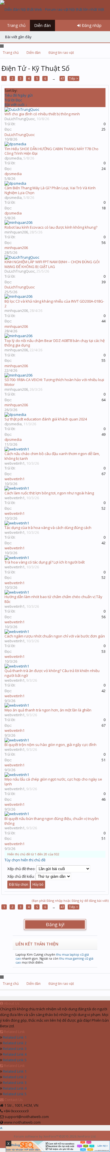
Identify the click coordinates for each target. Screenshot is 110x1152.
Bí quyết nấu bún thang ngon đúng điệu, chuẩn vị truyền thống (52, 821)
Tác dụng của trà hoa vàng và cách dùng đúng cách (48, 527)
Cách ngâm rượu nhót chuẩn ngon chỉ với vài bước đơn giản (55, 636)
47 (62, 78)
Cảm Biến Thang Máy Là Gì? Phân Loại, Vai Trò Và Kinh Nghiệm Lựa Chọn (50, 190)
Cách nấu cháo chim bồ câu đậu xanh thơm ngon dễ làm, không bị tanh (52, 456)
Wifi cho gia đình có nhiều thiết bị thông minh (42, 113)
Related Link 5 (15, 1059)
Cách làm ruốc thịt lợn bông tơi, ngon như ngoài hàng (49, 493)
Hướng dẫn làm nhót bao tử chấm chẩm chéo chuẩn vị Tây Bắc (53, 599)
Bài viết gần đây (18, 36)
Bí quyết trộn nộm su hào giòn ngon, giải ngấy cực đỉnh (50, 744)
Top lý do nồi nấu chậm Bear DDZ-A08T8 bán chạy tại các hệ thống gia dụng (55, 343)
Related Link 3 (15, 1048)
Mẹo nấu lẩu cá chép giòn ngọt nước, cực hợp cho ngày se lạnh (53, 782)
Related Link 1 (15, 1037)
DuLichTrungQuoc (20, 118)
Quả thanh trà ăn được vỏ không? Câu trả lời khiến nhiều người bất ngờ (52, 673)
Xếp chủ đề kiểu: (21, 876)
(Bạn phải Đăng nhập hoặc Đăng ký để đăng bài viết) (70, 900)
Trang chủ (16, 25)
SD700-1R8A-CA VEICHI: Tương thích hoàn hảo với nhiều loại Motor (54, 382)
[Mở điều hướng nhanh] (104, 52)
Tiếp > (73, 78)
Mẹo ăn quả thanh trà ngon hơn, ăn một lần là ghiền (48, 710)
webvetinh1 (15, 463)
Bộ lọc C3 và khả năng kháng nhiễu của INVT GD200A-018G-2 (54, 304)
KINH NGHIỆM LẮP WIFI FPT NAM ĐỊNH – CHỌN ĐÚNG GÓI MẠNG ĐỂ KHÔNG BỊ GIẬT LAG (52, 264)
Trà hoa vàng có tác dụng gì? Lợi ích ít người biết (45, 562)
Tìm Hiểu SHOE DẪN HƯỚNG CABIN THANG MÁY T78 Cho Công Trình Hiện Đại (51, 151)
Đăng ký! (55, 924)
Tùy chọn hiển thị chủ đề (25, 859)
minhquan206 (16, 232)
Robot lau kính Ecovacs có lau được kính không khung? (51, 227)
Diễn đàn (42, 25)
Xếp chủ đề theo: (21, 868)
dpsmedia (13, 158)
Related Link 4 (15, 1054)
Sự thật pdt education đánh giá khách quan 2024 (46, 419)
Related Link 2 (15, 1042)
